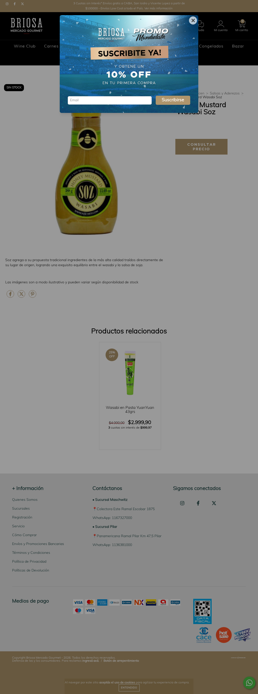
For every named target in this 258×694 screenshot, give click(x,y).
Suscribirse (173, 100)
